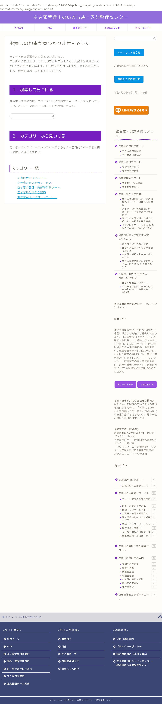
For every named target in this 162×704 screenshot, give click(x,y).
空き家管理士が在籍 (129, 194)
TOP (9, 646)
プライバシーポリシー (129, 646)
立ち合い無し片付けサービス (138, 531)
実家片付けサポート (129, 162)
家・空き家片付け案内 (19, 668)
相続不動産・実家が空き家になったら (133, 237)
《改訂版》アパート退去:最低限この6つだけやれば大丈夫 (138, 226)
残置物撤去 (138, 571)
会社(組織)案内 (125, 639)
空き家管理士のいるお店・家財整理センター (81, 17)
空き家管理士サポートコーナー (37, 197)
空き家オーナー (81, 27)
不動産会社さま (112, 27)
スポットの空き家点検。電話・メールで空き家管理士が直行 (137, 211)
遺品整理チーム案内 (18, 683)
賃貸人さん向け (143, 27)
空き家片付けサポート (131, 146)
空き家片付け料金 (131, 151)
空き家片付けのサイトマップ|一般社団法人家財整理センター (134, 663)
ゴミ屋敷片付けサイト (134, 337)
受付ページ (13, 639)
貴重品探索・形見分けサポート (138, 537)
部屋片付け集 (147, 384)
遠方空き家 (138, 587)
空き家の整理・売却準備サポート (38, 187)
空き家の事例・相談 (138, 579)
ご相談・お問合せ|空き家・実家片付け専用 (134, 276)
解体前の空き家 (138, 583)
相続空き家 (138, 575)
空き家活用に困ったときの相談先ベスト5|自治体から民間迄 (137, 202)
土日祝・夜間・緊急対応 (138, 513)
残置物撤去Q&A (130, 186)
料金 (50, 27)
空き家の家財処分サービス (34, 183)
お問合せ (18, 27)
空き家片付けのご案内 (31, 192)
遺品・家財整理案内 (18, 661)
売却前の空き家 (138, 563)
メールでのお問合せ (129, 52)
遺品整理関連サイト (125, 330)
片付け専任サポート (138, 527)
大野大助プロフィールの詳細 (130, 453)
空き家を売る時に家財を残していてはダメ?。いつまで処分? (137, 264)
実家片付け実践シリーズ (138, 485)
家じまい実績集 (125, 384)
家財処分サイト (135, 344)
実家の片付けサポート (31, 178)
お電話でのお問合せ (129, 79)
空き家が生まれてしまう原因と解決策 (137, 249)
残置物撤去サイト (129, 350)
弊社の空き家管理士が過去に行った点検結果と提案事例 (137, 220)
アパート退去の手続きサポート (138, 500)
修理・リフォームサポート (138, 509)
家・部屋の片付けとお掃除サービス (138, 519)
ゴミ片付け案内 (16, 676)
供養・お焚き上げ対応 (138, 505)
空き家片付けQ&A (131, 154)
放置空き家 (138, 567)
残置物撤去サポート (129, 178)
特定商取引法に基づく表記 (131, 654)
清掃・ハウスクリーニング (138, 524)
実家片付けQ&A (130, 166)
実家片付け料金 (130, 170)
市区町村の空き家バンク (135, 243)
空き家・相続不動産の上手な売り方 (137, 256)
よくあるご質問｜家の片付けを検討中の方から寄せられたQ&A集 (137, 289)
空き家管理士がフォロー (135, 282)
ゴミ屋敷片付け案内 (18, 654)
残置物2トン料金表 (132, 183)
